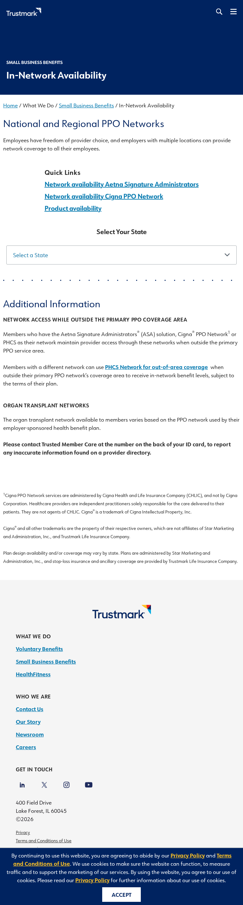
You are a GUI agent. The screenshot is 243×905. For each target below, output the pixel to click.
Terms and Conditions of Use (44, 841)
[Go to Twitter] (44, 782)
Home (10, 105)
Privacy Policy (188, 855)
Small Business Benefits (86, 105)
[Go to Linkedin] (22, 782)
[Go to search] (219, 12)
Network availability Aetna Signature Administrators (122, 184)
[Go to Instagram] (66, 782)
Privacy (23, 832)
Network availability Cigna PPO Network (104, 196)
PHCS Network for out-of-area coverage (156, 366)
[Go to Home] (121, 616)
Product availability (73, 208)
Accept (121, 894)
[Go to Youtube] (88, 782)
